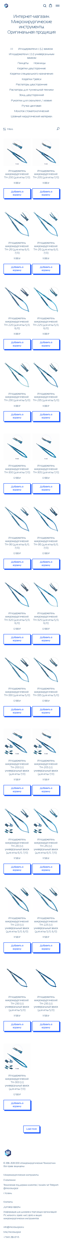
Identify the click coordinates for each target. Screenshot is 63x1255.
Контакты (8, 1202)
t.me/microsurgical (12, 1232)
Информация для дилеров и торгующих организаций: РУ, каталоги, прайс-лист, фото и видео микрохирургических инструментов (30, 1215)
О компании (10, 1180)
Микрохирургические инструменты (21, 1175)
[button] (44, 5)
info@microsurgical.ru (14, 1227)
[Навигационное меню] (57, 5)
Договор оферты (12, 1207)
